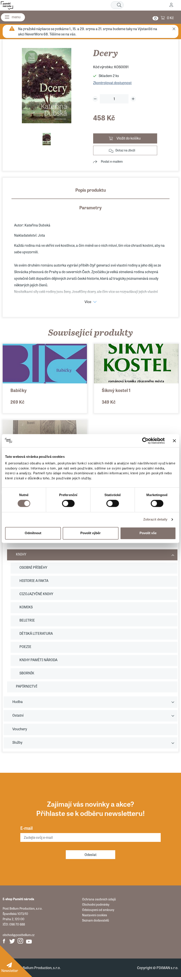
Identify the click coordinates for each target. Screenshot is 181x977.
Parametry (90, 207)
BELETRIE (27, 620)
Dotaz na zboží (125, 150)
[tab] (90, 193)
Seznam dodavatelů (95, 920)
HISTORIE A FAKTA (33, 580)
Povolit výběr (90, 533)
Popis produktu (90, 190)
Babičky (18, 390)
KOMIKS (26, 606)
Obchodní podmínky (95, 904)
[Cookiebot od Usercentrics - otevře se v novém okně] (145, 440)
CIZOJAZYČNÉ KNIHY (36, 593)
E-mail (26, 828)
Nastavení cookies (94, 915)
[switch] (68, 503)
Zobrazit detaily (155, 519)
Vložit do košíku (129, 138)
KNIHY (21, 554)
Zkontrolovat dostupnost (112, 82)
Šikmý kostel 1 (116, 390)
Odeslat (90, 854)
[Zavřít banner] (174, 440)
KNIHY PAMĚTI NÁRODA (38, 659)
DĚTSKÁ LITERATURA (36, 633)
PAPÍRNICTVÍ (26, 686)
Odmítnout (33, 533)
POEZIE (25, 646)
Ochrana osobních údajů (99, 899)
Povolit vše (148, 533)
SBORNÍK (26, 672)
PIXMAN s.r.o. (167, 967)
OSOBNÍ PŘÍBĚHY (33, 567)
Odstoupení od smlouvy (98, 909)
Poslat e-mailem (112, 161)
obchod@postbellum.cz (18, 935)
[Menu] (13, 17)
